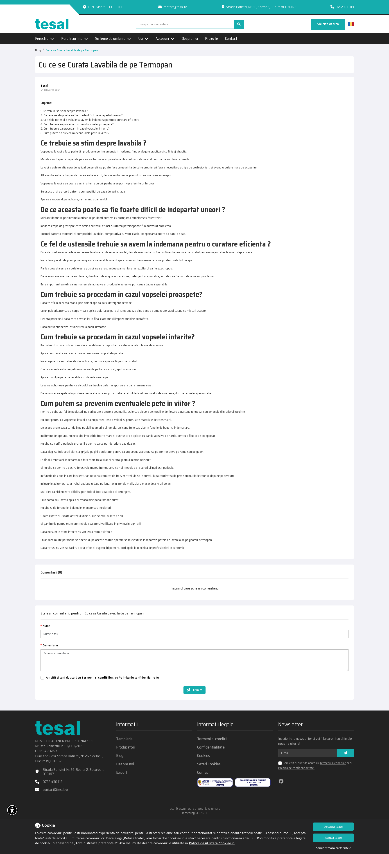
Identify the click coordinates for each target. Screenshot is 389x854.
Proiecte (211, 38)
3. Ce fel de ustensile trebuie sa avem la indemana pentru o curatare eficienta (90, 119)
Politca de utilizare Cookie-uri (212, 843)
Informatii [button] (127, 725)
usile (131, 411)
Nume (46, 626)
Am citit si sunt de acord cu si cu (103, 677)
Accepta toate (333, 827)
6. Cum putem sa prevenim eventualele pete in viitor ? (75, 132)
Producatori (125, 747)
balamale (76, 507)
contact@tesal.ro (175, 7)
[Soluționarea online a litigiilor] (253, 782)
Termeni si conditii (212, 739)
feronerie (63, 507)
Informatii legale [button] (215, 725)
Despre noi (190, 38)
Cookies (203, 755)
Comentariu (50, 645)
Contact (231, 38)
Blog (38, 50)
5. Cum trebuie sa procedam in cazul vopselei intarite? (75, 128)
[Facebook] (281, 781)
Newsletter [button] (290, 725)
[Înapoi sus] (377, 811)
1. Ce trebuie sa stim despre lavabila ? (64, 110)
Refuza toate (333, 838)
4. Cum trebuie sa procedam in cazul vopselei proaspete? (77, 124)
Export (121, 772)
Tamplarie (124, 739)
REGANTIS (201, 812)
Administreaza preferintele (333, 848)
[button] (12, 810)
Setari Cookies (209, 764)
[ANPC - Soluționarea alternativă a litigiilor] (215, 782)
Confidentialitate (211, 747)
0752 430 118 (345, 7)
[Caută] (239, 24)
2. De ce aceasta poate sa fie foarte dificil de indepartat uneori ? (82, 115)
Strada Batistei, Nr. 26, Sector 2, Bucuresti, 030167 (73, 771)
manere (88, 507)
